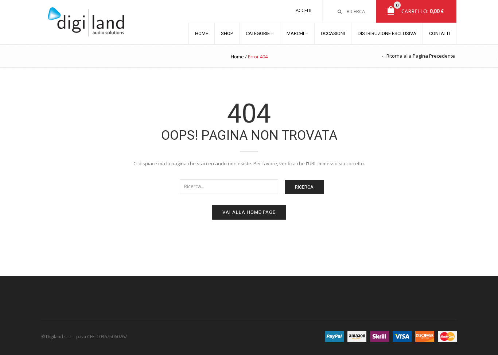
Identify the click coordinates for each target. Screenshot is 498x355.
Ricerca (304, 187)
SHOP (227, 33)
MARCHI (295, 33)
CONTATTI (439, 33)
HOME (201, 33)
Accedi (303, 10)
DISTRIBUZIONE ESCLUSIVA (387, 33)
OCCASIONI (333, 33)
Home (237, 56)
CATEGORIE (258, 33)
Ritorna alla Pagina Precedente (420, 56)
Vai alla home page (249, 212)
